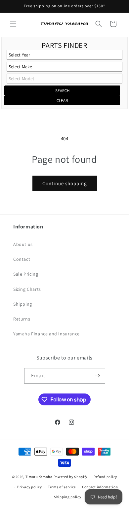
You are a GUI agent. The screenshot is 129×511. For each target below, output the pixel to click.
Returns (21, 319)
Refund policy (105, 476)
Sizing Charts (27, 289)
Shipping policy (67, 496)
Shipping (22, 304)
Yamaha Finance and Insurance (46, 334)
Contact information (100, 487)
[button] (13, 24)
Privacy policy (29, 487)
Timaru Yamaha (39, 476)
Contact (21, 259)
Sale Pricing (25, 274)
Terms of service (62, 487)
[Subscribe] (97, 376)
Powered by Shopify (71, 476)
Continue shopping (64, 183)
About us (23, 244)
